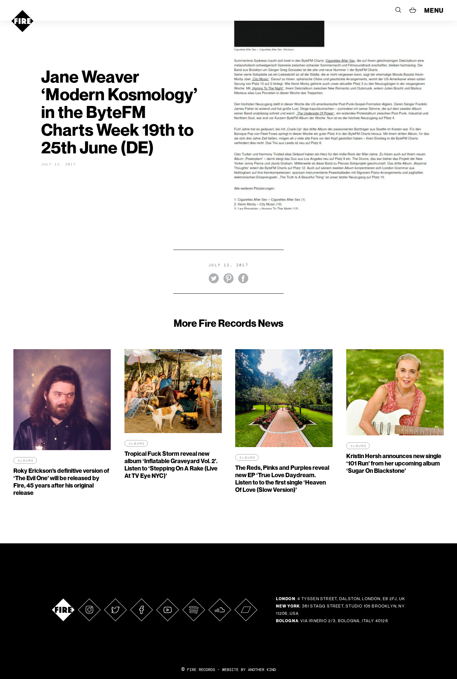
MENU (434, 10)
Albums (26, 460)
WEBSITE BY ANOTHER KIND (249, 669)
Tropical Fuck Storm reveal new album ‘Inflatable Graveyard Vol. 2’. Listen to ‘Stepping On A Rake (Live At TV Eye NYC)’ (170, 464)
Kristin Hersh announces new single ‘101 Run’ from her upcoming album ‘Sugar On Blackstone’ (393, 463)
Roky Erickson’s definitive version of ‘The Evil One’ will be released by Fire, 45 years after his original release (61, 481)
